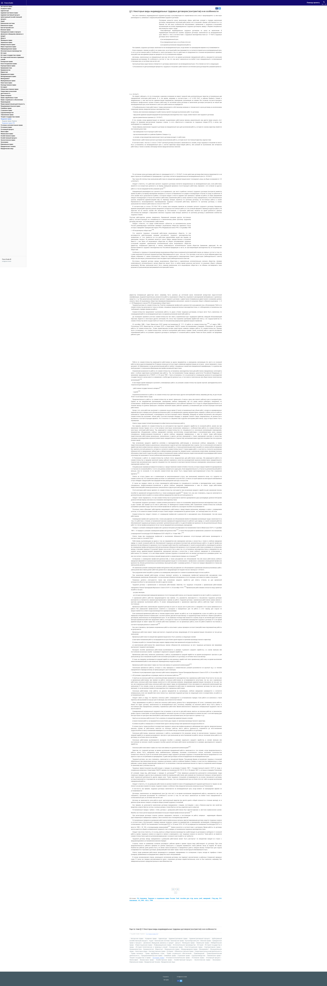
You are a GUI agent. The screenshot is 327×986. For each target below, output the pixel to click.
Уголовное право (6, 127)
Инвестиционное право (8, 47)
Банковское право (7, 25)
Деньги (3, 38)
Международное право (8, 76)
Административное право (9, 13)
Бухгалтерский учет (7, 27)
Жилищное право (6, 40)
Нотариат (4, 87)
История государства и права (11, 55)
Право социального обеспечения (12, 100)
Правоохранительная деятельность (13, 104)
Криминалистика (6, 68)
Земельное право (6, 42)
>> (325, 4)
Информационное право (9, 49)
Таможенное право (7, 114)
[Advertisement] (13, 176)
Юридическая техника (8, 146)
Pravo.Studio (8, 3)
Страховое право (6, 110)
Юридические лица (7, 148)
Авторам (166, 979)
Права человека (6, 95)
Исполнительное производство (11, 51)
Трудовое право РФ (8, 123)
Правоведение (5, 102)
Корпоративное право (8, 66)
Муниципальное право (8, 81)
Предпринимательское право (10, 106)
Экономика (4, 142)
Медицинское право (7, 74)
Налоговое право (6, 83)
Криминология (5, 70)
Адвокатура (5, 10)
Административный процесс (10, 15)
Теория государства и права (10, 117)
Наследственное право (8, 85)
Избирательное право (8, 44)
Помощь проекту (313, 2)
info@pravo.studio (6, 261)
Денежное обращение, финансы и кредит (158, 943)
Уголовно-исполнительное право (12, 125)
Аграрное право (6, 8)
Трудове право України (9, 121)
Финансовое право (7, 133)
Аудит (3, 21)
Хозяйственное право (8, 136)
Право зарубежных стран (9, 97)
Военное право (6, 30)
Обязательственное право (9, 89)
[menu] (2, 3)
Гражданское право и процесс (11, 32)
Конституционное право (9, 63)
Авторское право (6, 6)
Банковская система (8, 23)
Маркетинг (4, 72)
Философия (4, 131)
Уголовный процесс (7, 129)
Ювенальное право (7, 144)
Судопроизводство (7, 112)
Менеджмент (5, 78)
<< (322, 4)
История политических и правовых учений (151, 947)
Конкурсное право (7, 61)
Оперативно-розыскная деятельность (208, 951)
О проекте (166, 976)
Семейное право (6, 108)
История (3, 53)
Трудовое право (6, 119)
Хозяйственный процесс (9, 138)
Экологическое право (8, 140)
